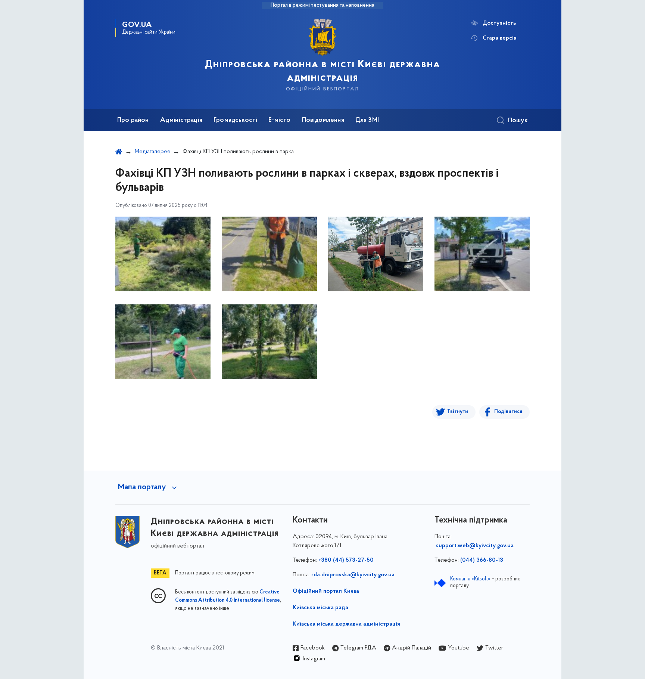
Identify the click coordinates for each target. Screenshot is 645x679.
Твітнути (457, 412)
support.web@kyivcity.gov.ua (475, 546)
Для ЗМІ (367, 120)
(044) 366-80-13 (481, 560)
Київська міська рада (320, 608)
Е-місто (279, 120)
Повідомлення (323, 120)
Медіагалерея (152, 152)
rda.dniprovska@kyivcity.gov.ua (353, 575)
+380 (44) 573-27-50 (346, 560)
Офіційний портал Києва (326, 591)
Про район (133, 120)
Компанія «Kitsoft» (470, 579)
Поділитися (508, 412)
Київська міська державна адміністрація (346, 624)
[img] (163, 254)
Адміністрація (181, 120)
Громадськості (235, 120)
